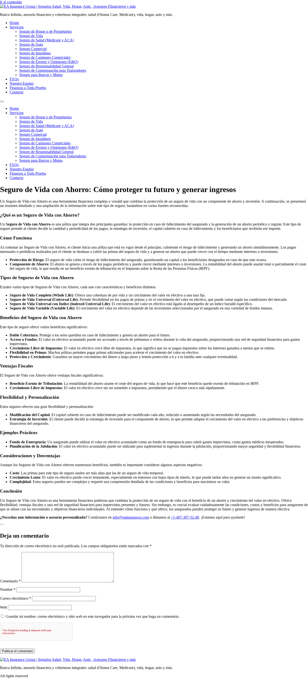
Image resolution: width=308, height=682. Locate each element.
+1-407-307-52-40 (185, 517)
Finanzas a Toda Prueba (28, 88)
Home (14, 23)
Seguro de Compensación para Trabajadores (52, 70)
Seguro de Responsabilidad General (46, 66)
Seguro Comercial (33, 49)
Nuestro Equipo (22, 83)
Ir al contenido (11, 2)
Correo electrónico (15, 598)
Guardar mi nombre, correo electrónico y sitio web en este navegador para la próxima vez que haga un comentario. (93, 616)
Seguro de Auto (31, 44)
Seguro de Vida (31, 36)
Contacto (16, 92)
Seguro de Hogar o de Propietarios (45, 31)
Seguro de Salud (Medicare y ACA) (46, 40)
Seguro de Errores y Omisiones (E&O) (48, 62)
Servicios (17, 27)
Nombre (7, 589)
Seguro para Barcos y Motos (41, 75)
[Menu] (2, 101)
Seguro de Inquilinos (35, 53)
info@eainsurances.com (131, 517)
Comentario (10, 581)
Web (3, 607)
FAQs (14, 79)
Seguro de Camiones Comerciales (45, 57)
